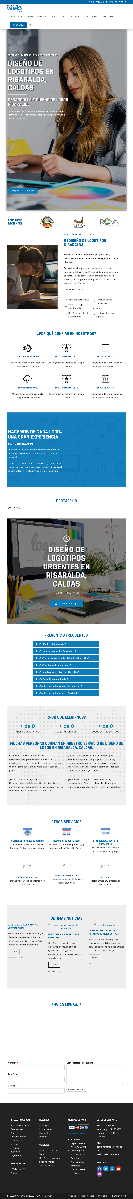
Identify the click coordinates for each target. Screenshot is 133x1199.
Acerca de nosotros (20, 1125)
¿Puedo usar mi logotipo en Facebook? (59, 693)
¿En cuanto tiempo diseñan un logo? (57, 651)
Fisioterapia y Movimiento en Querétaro (78, 1154)
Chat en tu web (120, 1196)
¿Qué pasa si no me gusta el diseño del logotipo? (64, 658)
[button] (34, 222)
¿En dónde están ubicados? (52, 644)
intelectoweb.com (110, 1154)
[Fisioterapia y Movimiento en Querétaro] (66, 928)
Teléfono (13, 1074)
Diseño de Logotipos (49, 1158)
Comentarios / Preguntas (79, 1062)
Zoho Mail (107, 1196)
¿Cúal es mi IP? (18, 1169)
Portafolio (120, 2)
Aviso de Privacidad (77, 1196)
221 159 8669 (107, 1125)
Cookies (90, 1196)
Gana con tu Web (104, 2)
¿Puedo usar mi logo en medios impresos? (60, 686)
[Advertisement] (37, 155)
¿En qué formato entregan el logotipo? (59, 672)
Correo (12, 1085)
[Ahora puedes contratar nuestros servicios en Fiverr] (106, 925)
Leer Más (13, 951)
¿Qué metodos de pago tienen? (55, 665)
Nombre (13, 1062)
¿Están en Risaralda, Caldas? (53, 679)
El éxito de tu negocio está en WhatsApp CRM (78, 1143)
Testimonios (17, 1129)
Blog (91, 2)
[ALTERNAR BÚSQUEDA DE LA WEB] (30, 25)
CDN (98, 1196)
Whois (14, 1173)
